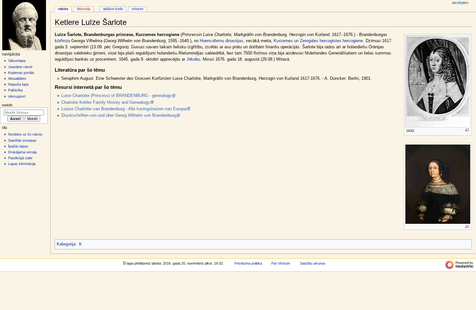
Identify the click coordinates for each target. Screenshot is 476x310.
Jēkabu (193, 59)
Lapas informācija (22, 164)
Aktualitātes (17, 78)
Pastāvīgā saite (20, 158)
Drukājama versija (22, 152)
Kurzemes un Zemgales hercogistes (307, 41)
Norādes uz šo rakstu (25, 134)
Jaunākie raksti (20, 67)
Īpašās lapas (18, 146)
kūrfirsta (62, 41)
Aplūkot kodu (113, 9)
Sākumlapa (17, 61)
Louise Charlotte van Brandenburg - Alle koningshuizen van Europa (123, 109)
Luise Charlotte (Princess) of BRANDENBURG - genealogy (116, 95)
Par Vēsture (280, 263)
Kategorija (66, 244)
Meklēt (7, 105)
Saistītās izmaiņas (22, 140)
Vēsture (137, 9)
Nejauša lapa (18, 84)
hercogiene (353, 41)
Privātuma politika (248, 263)
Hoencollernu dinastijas (221, 41)
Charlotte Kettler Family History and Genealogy (105, 102)
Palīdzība (15, 90)
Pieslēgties (460, 3)
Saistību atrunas (312, 263)
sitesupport (17, 96)
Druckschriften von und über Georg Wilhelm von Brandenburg (118, 115)
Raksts (63, 9)
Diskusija (83, 9)
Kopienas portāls (21, 73)
